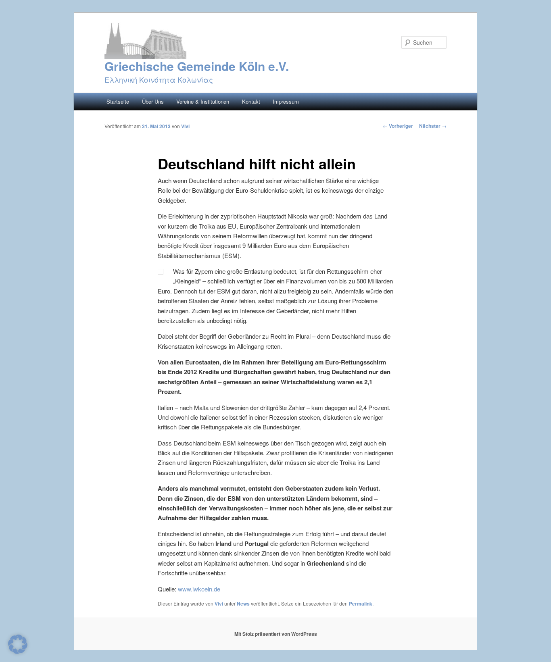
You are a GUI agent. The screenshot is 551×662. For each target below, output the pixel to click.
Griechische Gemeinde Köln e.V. (196, 66)
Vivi (185, 126)
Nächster (433, 125)
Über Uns (153, 101)
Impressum (286, 101)
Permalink (360, 603)
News (243, 603)
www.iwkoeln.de (199, 589)
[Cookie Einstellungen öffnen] (17, 651)
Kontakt (251, 101)
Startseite (117, 101)
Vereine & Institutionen (202, 101)
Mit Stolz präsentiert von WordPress (275, 633)
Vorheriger (398, 125)
